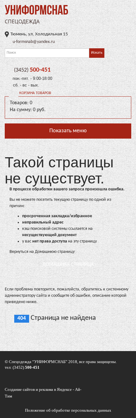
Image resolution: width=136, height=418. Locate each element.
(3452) (32, 70)
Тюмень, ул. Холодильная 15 (39, 34)
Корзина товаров (35, 93)
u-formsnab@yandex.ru (34, 41)
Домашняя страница (68, 264)
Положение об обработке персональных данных (68, 410)
